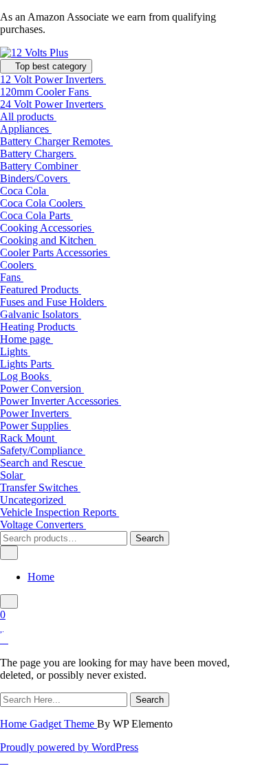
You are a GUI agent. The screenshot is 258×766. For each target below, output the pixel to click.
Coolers (18, 265)
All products (28, 116)
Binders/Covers (35, 178)
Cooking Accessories (47, 228)
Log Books (26, 376)
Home (41, 577)
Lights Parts (27, 364)
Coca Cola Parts (36, 215)
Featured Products (40, 289)
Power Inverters (36, 413)
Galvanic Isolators (40, 314)
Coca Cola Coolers (42, 203)
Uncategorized (33, 500)
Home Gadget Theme (48, 724)
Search (150, 538)
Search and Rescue (42, 463)
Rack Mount (28, 438)
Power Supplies (35, 425)
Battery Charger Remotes (56, 141)
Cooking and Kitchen (48, 240)
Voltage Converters (43, 524)
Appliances (26, 129)
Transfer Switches (40, 487)
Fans (11, 277)
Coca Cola (24, 190)
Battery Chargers (38, 153)
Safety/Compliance (42, 450)
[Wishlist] (1, 627)
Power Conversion (42, 388)
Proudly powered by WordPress (69, 747)
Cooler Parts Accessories (55, 252)
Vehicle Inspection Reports (59, 512)
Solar (12, 475)
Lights (15, 351)
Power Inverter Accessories (60, 401)
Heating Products (39, 327)
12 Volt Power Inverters (53, 79)
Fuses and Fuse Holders (53, 302)
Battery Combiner (40, 166)
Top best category (49, 66)
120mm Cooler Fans (46, 92)
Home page (26, 339)
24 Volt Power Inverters (53, 104)
